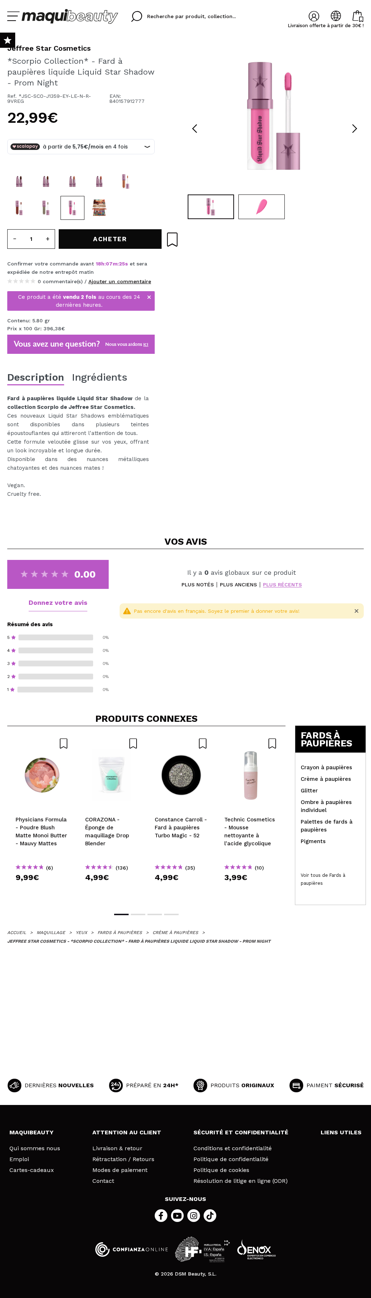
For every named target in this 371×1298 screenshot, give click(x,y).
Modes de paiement (119, 1170)
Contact (103, 1181)
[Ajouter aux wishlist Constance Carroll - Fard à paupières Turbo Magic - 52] (181, 743)
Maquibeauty (31, 1132)
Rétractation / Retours (123, 1159)
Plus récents (282, 584)
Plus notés (198, 584)
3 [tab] (154, 914)
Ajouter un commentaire (119, 281)
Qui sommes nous (34, 1148)
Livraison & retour (117, 1148)
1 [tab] (121, 914)
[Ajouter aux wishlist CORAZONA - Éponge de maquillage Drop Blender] (111, 743)
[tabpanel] (275, 115)
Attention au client (126, 1132)
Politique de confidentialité (230, 1159)
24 (122, 264)
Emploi (19, 1159)
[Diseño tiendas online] (256, 1249)
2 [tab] (138, 914)
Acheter (42, 890)
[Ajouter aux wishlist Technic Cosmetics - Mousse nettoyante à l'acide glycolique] (250, 743)
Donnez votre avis (58, 602)
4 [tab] (171, 914)
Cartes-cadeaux (31, 1170)
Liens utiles (341, 1132)
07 (109, 264)
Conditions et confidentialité (232, 1148)
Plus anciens (238, 584)
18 (98, 264)
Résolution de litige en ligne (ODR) (240, 1181)
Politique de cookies (221, 1170)
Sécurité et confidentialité (240, 1132)
